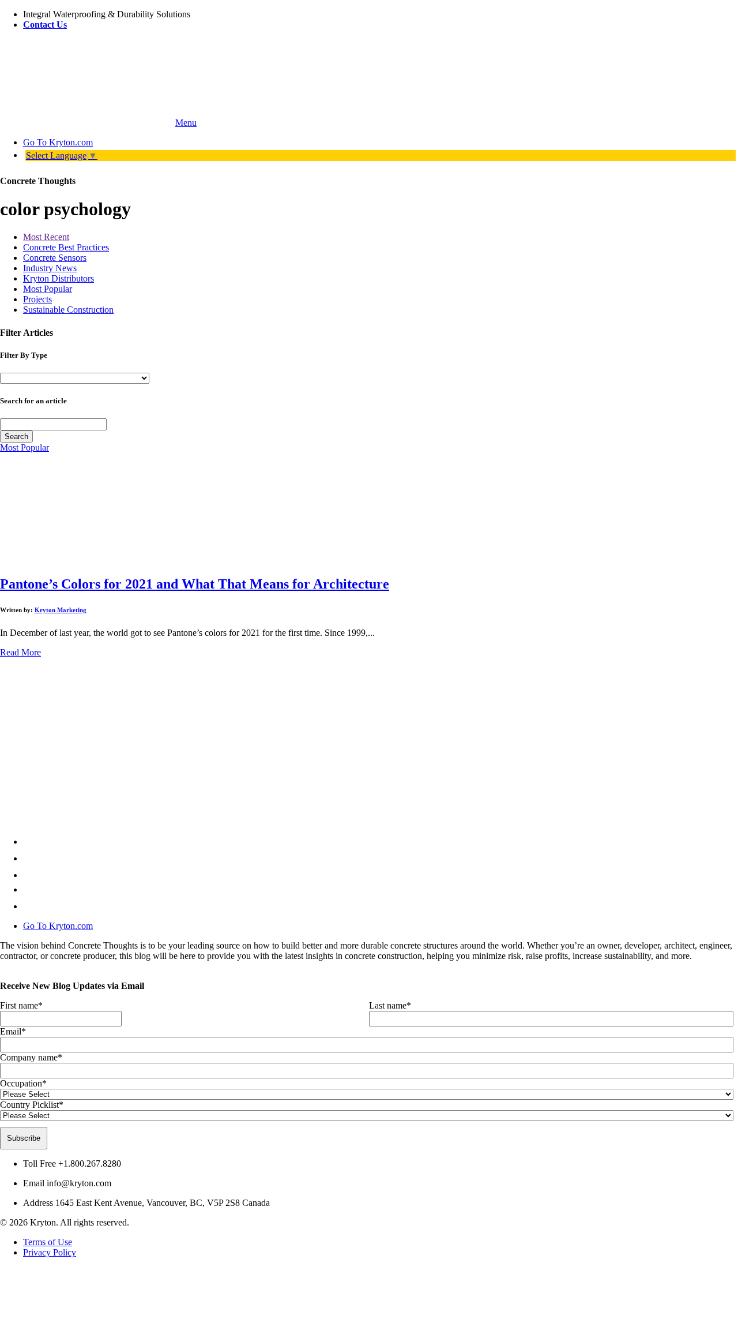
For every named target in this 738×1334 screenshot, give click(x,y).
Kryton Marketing (60, 609)
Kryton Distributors (58, 278)
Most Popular (47, 289)
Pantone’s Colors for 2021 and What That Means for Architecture (194, 583)
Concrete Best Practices (66, 247)
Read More (20, 652)
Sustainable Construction (68, 309)
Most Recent (46, 237)
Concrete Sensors (54, 258)
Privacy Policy (49, 1252)
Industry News (50, 268)
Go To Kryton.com (58, 926)
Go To (58, 142)
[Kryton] (86, 123)
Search (16, 436)
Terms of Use (47, 1242)
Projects (37, 299)
